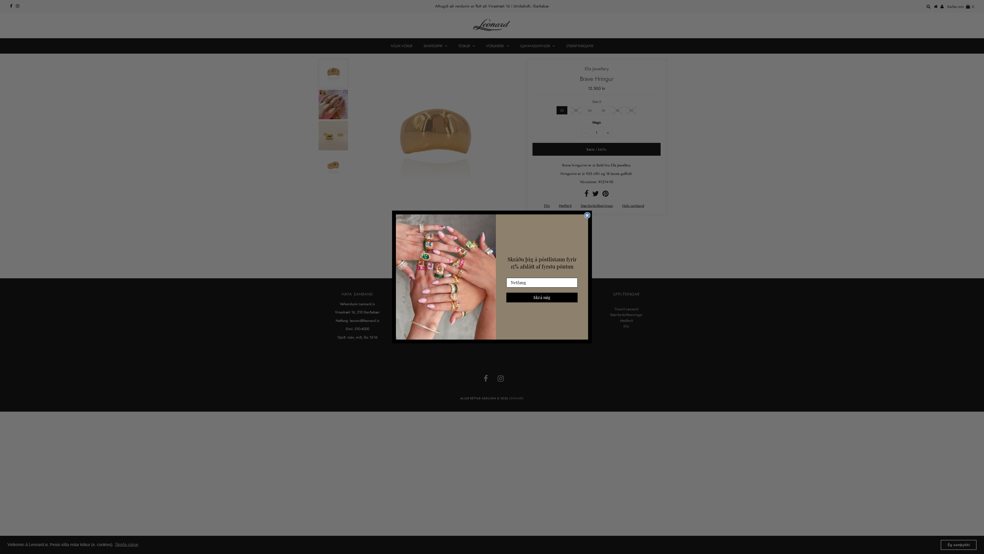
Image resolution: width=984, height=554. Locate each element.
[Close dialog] (587, 215)
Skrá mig (542, 297)
